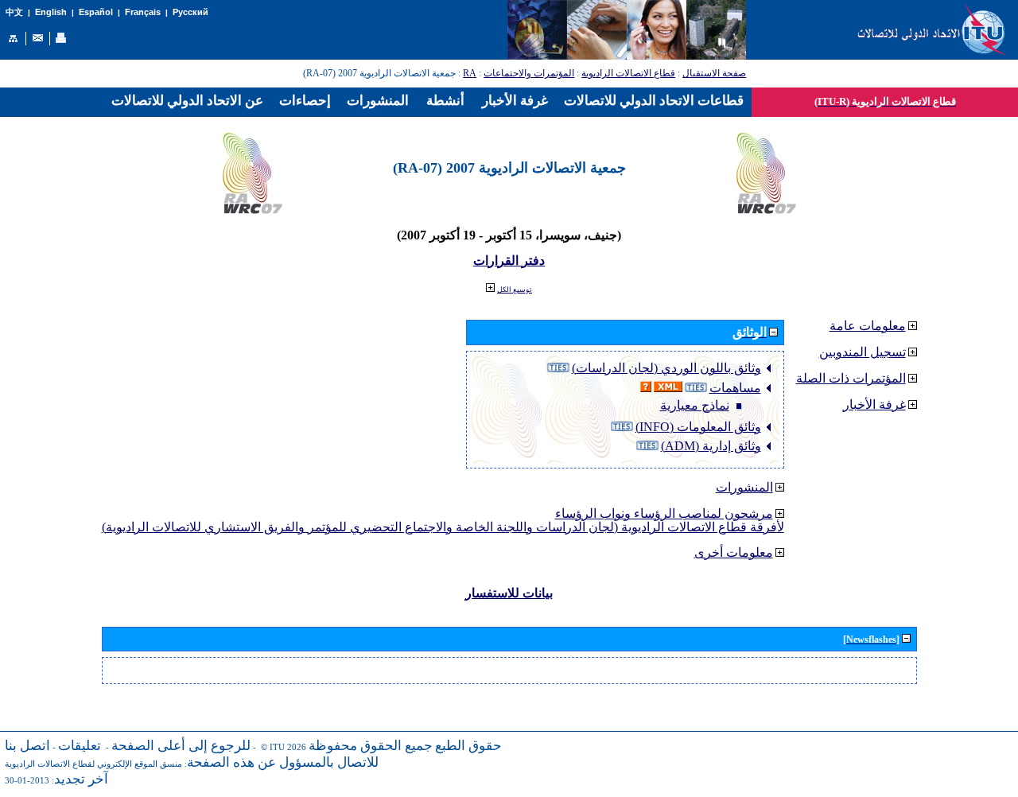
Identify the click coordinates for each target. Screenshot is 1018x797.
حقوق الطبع (468, 745)
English (51, 12)
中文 (14, 12)
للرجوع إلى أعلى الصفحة (181, 745)
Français (143, 12)
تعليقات (79, 745)
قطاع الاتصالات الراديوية (628, 73)
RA (469, 73)
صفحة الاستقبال (714, 73)
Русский (190, 12)
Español (96, 12)
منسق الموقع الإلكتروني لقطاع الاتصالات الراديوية (93, 764)
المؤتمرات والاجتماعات (529, 73)
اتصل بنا (27, 745)
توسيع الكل (514, 290)
